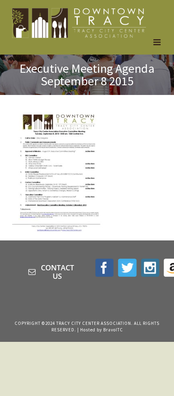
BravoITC (113, 330)
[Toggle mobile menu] (157, 42)
